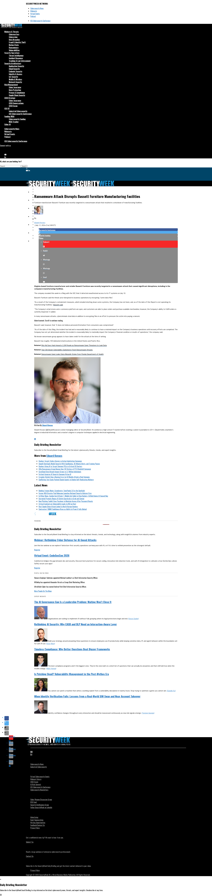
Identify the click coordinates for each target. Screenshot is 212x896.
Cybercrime (13, 37)
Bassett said (58, 304)
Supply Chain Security (17, 95)
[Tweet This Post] (108, 232)
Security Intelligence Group (39, 804)
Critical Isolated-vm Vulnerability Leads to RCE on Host (57, 504)
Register (37, 550)
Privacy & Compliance (17, 92)
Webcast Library (35, 779)
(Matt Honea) (51, 668)
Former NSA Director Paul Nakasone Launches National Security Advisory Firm (65, 493)
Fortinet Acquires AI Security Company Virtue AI (55, 474)
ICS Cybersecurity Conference (40, 20)
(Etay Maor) (50, 643)
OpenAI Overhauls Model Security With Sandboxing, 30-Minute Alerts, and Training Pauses (69, 463)
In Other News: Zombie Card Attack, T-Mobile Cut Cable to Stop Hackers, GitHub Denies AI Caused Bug (73, 496)
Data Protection (15, 90)
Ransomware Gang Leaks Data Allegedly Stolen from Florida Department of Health (72, 354)
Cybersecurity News (37, 8)
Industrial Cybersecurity (18, 111)
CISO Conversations (16, 103)
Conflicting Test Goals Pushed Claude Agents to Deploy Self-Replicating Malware (66, 479)
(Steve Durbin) (133, 618)
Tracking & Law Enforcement (20, 60)
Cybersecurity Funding (17, 119)
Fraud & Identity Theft (17, 42)
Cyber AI (7, 124)
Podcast (33, 16)
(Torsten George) (148, 713)
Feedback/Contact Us (37, 825)
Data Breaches (14, 39)
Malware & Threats (11, 31)
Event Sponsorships (36, 820)
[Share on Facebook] (108, 229)
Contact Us (29, 856)
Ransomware (13, 47)
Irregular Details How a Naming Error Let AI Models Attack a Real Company (64, 477)
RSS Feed (33, 802)
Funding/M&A (9, 116)
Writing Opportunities (37, 822)
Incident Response (16, 58)
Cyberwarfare (14, 34)
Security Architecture (12, 63)
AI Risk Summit (35, 784)
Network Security (15, 82)
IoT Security (13, 76)
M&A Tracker (14, 121)
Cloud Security (14, 68)
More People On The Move (43, 591)
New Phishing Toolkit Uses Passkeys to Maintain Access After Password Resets (66, 501)
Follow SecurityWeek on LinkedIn (41, 807)
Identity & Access (15, 74)
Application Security (16, 66)
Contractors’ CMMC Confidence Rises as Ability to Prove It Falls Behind (63, 509)
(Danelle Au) (171, 690)
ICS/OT (7, 108)
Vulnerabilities (14, 50)
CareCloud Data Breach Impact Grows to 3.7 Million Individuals (60, 471)
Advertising (34, 817)
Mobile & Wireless (15, 79)
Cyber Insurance (15, 87)
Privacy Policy (35, 828)
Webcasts (33, 11)
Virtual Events (35, 13)
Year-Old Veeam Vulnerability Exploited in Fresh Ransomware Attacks (67, 349)
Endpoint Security (15, 71)
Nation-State (14, 45)
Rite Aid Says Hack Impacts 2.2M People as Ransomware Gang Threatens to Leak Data (74, 345)
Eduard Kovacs (39, 222)
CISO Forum (13, 106)
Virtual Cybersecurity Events (39, 776)
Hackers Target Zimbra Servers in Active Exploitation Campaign (60, 461)
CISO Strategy (9, 98)
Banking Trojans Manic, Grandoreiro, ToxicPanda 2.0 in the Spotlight (62, 490)
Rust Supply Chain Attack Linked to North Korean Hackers (58, 506)
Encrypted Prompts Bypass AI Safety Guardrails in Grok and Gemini (61, 498)
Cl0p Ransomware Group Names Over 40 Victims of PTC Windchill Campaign (65, 469)
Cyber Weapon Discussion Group (41, 799)
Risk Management (11, 84)
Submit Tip (29, 842)
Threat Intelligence (16, 55)
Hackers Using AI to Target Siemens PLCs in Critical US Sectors (60, 466)
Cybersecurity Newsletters (39, 789)
